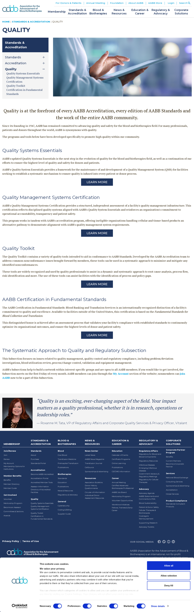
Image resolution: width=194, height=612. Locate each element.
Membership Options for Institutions (14, 467)
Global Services (172, 494)
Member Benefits (12, 476)
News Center (91, 451)
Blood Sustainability (147, 503)
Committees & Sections (13, 511)
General (62, 501)
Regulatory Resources (148, 461)
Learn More (97, 182)
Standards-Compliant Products (175, 505)
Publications (63, 467)
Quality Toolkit (15, 85)
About (33, 455)
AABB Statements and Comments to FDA (149, 497)
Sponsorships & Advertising (96, 471)
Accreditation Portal (39, 478)
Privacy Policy (10, 541)
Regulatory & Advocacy (68, 495)
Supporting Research (148, 523)
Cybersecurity (63, 505)
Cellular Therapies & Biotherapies (147, 511)
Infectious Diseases (147, 465)
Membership (12, 444)
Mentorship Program (13, 503)
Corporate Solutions (173, 442)
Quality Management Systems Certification (40, 507)
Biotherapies (64, 474)
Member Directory (11, 484)
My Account (121, 373)
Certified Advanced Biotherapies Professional (123, 486)
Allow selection (169, 575)
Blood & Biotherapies (67, 442)
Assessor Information (40, 486)
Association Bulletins (94, 482)
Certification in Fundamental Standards (41, 517)
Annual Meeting (119, 482)
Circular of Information (95, 492)
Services (170, 473)
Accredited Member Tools (42, 482)
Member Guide (10, 488)
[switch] (87, 605)
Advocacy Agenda (146, 493)
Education (62, 482)
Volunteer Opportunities (122, 500)
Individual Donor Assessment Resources (94, 496)
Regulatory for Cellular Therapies (149, 480)
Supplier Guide (64, 514)
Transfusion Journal (93, 463)
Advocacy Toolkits (146, 527)
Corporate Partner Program (175, 451)
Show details (158, 606)
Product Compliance (176, 501)
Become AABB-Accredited (42, 474)
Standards (36, 451)
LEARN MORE (97, 233)
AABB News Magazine (94, 459)
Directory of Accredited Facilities (40, 490)
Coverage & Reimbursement (146, 517)
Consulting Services (174, 481)
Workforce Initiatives (120, 504)
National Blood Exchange (177, 477)
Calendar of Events (120, 455)
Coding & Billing (65, 510)
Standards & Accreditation (31, 21)
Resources (90, 478)
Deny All (168, 585)
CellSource (89, 467)
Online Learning (119, 463)
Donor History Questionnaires (91, 486)
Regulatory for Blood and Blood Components (150, 455)
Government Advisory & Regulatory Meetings (149, 475)
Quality (34, 499)
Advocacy (144, 489)
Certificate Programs (121, 459)
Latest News (90, 455)
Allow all (168, 565)
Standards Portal (38, 463)
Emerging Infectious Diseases (148, 469)
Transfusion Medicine (67, 459)
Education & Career (120, 442)
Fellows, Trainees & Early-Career (122, 508)
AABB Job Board (119, 492)
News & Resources (65, 490)
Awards (7, 515)
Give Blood (62, 455)
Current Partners (173, 461)
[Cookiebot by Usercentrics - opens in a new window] (19, 606)
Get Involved (10, 495)
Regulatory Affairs (148, 451)
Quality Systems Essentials (23, 73)
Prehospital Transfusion (68, 463)
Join (5, 455)
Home (6, 21)
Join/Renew (10, 451)
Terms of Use (30, 541)
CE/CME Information (121, 471)
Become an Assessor (12, 507)
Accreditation (38, 470)
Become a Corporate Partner (175, 465)
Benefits (7, 480)
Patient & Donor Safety (149, 507)
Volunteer (8, 499)
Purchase (35, 459)
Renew (7, 459)
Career (115, 478)
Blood (61, 451)
